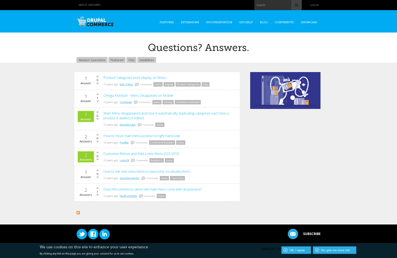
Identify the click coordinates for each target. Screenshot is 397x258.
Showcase (309, 22)
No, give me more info (335, 250)
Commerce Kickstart (188, 102)
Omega (168, 102)
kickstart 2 (157, 160)
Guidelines (146, 60)
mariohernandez (129, 178)
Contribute (284, 22)
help (205, 84)
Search (260, 5)
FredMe (124, 142)
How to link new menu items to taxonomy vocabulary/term (146, 171)
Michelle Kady (128, 125)
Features (167, 22)
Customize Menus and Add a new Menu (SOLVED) (141, 153)
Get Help (246, 22)
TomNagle (126, 102)
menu (158, 84)
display (169, 84)
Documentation (219, 22)
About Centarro (90, 5)
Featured (116, 60)
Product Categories (188, 84)
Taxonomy (177, 178)
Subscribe (311, 233)
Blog (264, 22)
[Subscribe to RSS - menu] (78, 212)
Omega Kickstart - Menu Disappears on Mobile (138, 95)
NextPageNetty (128, 196)
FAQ (131, 60)
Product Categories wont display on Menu (134, 77)
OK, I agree (297, 250)
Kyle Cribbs (126, 84)
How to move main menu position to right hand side (141, 135)
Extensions (190, 22)
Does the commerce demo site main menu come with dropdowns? (152, 189)
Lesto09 (124, 160)
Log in (314, 5)
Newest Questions (92, 60)
